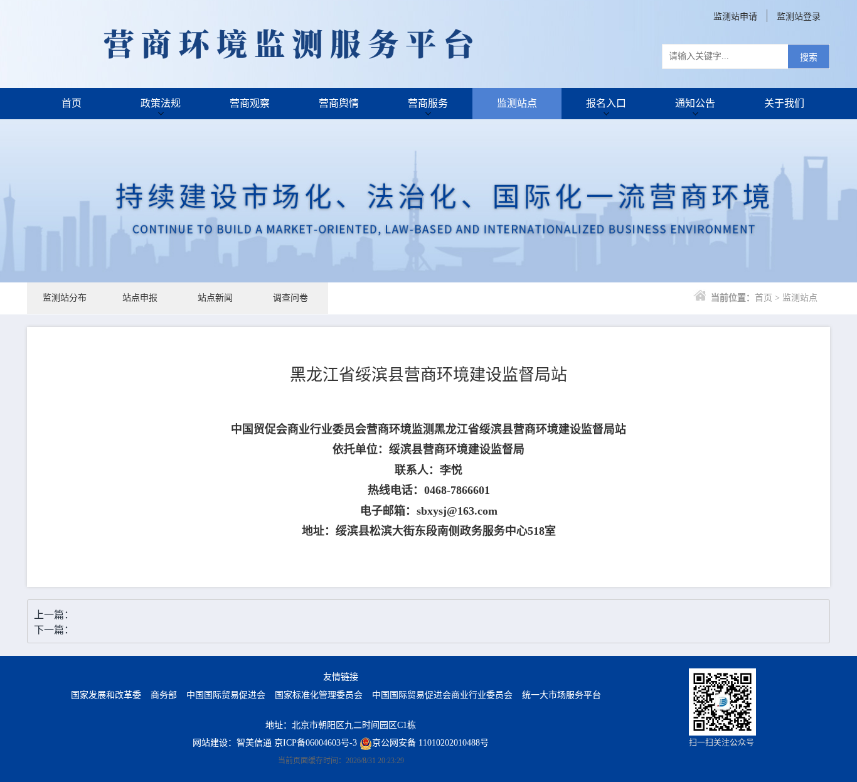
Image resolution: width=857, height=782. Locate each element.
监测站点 (517, 103)
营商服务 (428, 103)
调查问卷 (290, 298)
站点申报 (139, 298)
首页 (71, 103)
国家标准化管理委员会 (319, 695)
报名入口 (606, 103)
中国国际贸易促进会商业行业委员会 (442, 695)
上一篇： (54, 614)
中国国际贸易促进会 (225, 695)
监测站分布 (65, 298)
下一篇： (54, 629)
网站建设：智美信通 (232, 742)
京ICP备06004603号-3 (315, 742)
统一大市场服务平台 (561, 695)
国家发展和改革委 (106, 695)
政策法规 (161, 103)
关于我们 (784, 103)
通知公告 (695, 103)
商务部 (164, 695)
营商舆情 (339, 103)
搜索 (808, 57)
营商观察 (250, 103)
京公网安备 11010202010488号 (430, 742)
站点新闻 (215, 298)
